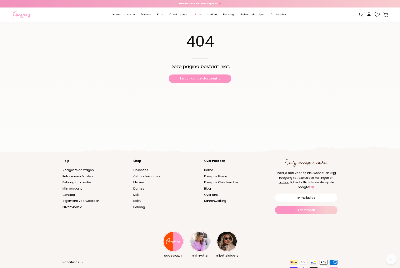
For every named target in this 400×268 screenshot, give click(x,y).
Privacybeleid (72, 207)
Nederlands (70, 262)
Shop (137, 161)
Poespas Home (215, 176)
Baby (137, 201)
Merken (138, 182)
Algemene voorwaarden (80, 201)
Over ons (211, 195)
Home (208, 170)
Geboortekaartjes (146, 176)
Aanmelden (306, 210)
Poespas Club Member (221, 182)
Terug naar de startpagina (200, 78)
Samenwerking (215, 201)
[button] (131, 15)
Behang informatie (76, 182)
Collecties (140, 170)
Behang (139, 207)
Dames (138, 188)
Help (65, 161)
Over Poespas (214, 161)
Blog (207, 188)
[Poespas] (23, 15)
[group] (200, 3)
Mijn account (72, 188)
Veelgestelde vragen (78, 170)
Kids (136, 195)
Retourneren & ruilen (77, 176)
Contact (68, 195)
